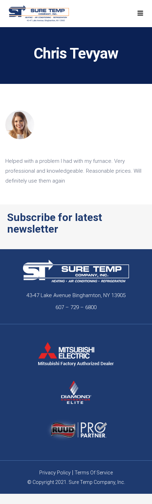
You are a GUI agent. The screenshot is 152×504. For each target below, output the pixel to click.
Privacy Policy (55, 472)
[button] (140, 13)
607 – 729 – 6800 (76, 307)
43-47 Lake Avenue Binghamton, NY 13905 (76, 295)
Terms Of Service (94, 472)
